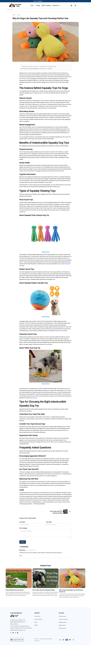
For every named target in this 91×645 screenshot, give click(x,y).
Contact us (37, 616)
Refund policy (62, 628)
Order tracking (38, 619)
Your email (49, 522)
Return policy (62, 625)
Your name (22, 522)
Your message (23, 528)
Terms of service (63, 619)
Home (13, 15)
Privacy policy (62, 616)
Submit (23, 542)
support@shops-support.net (17, 630)
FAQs (35, 622)
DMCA (36, 625)
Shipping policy (63, 622)
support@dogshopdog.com (17, 622)
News (18, 15)
